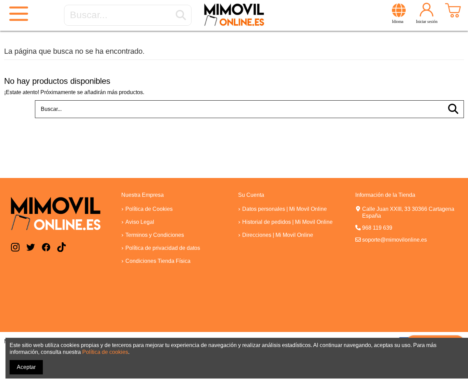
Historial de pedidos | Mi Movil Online (287, 222)
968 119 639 (377, 228)
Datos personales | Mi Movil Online (284, 209)
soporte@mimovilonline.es (394, 240)
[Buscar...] (181, 15)
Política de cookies (105, 352)
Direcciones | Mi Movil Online (277, 235)
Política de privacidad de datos (162, 248)
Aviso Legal (139, 222)
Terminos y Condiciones (154, 235)
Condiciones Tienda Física (157, 261)
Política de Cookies (149, 209)
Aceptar (26, 367)
